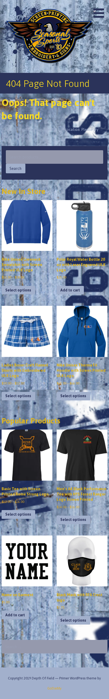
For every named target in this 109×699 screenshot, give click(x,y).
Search (15, 168)
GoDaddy (54, 688)
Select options (18, 290)
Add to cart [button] (70, 290)
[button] (100, 10)
